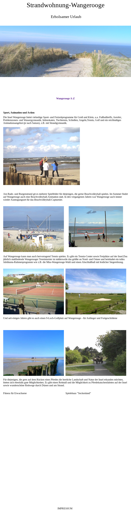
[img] (65, 51)
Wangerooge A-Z (65, 98)
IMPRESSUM (65, 508)
